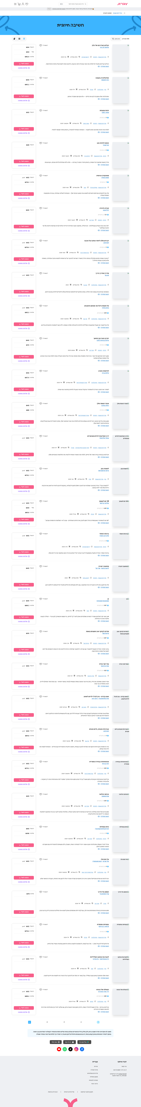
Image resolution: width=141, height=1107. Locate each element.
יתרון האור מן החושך (101, 338)
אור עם (85, 319)
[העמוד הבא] (29, 1022)
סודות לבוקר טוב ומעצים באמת (97, 631)
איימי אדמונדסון (103, 471)
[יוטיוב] (59, 1049)
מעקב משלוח (94, 1077)
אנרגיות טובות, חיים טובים (99, 729)
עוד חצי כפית (104, 664)
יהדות (104, 156)
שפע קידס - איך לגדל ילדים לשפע (96, 697)
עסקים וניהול (93, 187)
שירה (104, 903)
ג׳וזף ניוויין (105, 308)
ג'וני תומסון (105, 80)
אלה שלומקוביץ (104, 698)
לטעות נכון (105, 469)
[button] (15, 4)
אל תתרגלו (105, 859)
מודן (90, 479)
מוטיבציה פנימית (102, 176)
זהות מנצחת (104, 111)
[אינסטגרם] (76, 1049)
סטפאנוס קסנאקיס (103, 601)
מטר (85, 187)
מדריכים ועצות (117, 13)
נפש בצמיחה (104, 827)
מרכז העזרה (94, 1070)
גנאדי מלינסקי (104, 438)
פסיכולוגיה (100, 89)
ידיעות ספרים (85, 57)
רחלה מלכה (105, 405)
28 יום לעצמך (104, 501)
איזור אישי (94, 1084)
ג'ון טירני (96, 959)
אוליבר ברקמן (104, 503)
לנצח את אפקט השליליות (99, 957)
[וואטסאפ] (65, 1049)
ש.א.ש (107, 275)
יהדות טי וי (87, 156)
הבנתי (49, 9)
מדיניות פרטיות (69, 1092)
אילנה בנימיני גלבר (102, 340)
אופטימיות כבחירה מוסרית (99, 762)
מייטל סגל (105, 633)
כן (108, 599)
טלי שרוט (106, 861)
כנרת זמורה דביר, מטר (87, 872)
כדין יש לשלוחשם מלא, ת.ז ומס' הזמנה (118, 1074)
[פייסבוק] (82, 1049)
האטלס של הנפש (102, 990)
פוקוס (91, 1001)
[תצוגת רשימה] (24, 39)
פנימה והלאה (104, 794)
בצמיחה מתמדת (103, 924)
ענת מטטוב (105, 796)
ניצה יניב (94, 698)
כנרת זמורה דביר (84, 252)
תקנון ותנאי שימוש (87, 1092)
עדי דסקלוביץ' (104, 894)
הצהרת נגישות (53, 1092)
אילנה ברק (105, 373)
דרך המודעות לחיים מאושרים (98, 436)
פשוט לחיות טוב (103, 143)
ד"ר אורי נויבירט (103, 992)
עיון (105, 89)
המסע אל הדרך (103, 892)
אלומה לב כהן (104, 47)
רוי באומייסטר (104, 959)
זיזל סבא (106, 210)
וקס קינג (106, 243)
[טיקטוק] (70, 1049)
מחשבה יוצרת (104, 566)
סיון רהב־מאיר (104, 536)
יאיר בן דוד (105, 764)
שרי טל (98, 568)
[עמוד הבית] (124, 13)
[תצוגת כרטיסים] (14, 39)
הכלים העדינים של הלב (100, 45)
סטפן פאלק (105, 178)
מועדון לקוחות (93, 1080)
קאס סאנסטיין (97, 861)
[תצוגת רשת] (19, 39)
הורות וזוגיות (93, 707)
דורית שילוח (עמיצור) (102, 829)
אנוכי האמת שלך (103, 404)
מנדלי (72, 448)
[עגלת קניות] (19, 4)
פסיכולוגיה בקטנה (102, 78)
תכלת (91, 89)
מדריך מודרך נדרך (102, 273)
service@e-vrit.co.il (120, 1070)
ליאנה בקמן (105, 568)
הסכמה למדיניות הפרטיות (58, 9)
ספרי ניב (91, 220)
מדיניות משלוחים (92, 1073)
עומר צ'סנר (105, 112)
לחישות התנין (103, 371)
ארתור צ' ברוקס (104, 926)
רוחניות (95, 57)
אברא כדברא (104, 208)
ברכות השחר (104, 534)
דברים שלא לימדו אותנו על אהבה (96, 241)
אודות (96, 1066)
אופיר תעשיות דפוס (82, 382)
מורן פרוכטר (105, 666)
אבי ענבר (106, 145)
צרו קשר (124, 1066)
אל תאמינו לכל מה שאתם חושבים (96, 306)
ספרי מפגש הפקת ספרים (82, 448)
